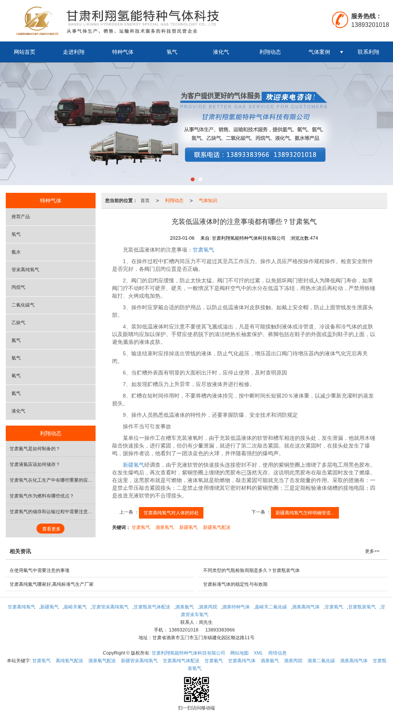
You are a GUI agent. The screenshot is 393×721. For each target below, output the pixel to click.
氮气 (16, 340)
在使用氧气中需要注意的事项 (39, 570)
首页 (145, 200)
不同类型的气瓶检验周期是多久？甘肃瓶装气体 (251, 570)
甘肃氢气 (203, 250)
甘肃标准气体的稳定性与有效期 (235, 584)
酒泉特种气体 (236, 607)
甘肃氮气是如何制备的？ (35, 448)
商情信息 (277, 653)
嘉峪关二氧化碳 (271, 607)
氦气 (16, 393)
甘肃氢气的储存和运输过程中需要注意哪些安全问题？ (53, 511)
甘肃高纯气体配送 (181, 660)
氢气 (172, 52)
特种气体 (123, 52)
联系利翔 (368, 52)
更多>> (372, 551)
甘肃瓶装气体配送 (152, 607)
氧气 (16, 375)
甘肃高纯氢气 (21, 607)
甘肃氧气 (214, 660)
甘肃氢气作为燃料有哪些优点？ (42, 496)
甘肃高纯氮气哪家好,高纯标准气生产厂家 (52, 584)
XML (258, 653)
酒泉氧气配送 (102, 660)
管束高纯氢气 (25, 269)
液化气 (221, 52)
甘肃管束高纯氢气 (110, 607)
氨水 (16, 252)
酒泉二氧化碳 (321, 660)
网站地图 (239, 653)
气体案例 (319, 52)
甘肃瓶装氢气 (362, 607)
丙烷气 (18, 287)
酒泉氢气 (164, 527)
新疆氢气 (133, 465)
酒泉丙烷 (208, 607)
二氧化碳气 (23, 305)
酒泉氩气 (184, 607)
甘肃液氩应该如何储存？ (35, 464)
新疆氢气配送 (217, 527)
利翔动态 (270, 52)
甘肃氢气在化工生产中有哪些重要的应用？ (53, 480)
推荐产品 (21, 216)
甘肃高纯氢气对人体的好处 (171, 512)
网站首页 (24, 52)
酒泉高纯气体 (306, 607)
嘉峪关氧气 (75, 607)
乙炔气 (18, 322)
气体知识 (208, 200)
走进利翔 (73, 52)
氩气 (16, 358)
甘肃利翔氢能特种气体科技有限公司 (188, 653)
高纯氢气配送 (69, 660)
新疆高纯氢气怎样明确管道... (305, 512)
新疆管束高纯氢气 (139, 660)
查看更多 (51, 529)
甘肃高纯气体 (242, 660)
